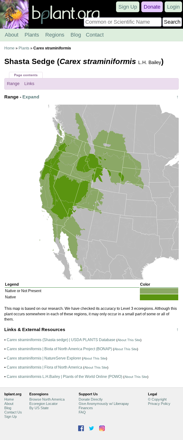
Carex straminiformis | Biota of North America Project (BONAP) (59, 349)
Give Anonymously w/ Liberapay (104, 404)
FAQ (82, 412)
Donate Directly (91, 399)
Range (13, 83)
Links (29, 83)
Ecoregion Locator (43, 404)
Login (173, 7)
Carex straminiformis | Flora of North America (44, 367)
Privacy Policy (159, 404)
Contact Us (13, 412)
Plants (32, 35)
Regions (54, 35)
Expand (30, 96)
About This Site (128, 340)
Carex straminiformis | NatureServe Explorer (44, 358)
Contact (95, 35)
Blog (76, 35)
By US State (39, 408)
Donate (152, 7)
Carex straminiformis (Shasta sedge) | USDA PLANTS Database (61, 340)
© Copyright (157, 399)
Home (9, 48)
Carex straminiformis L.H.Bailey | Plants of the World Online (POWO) (64, 377)
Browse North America (47, 399)
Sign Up (127, 7)
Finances (86, 408)
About (11, 35)
